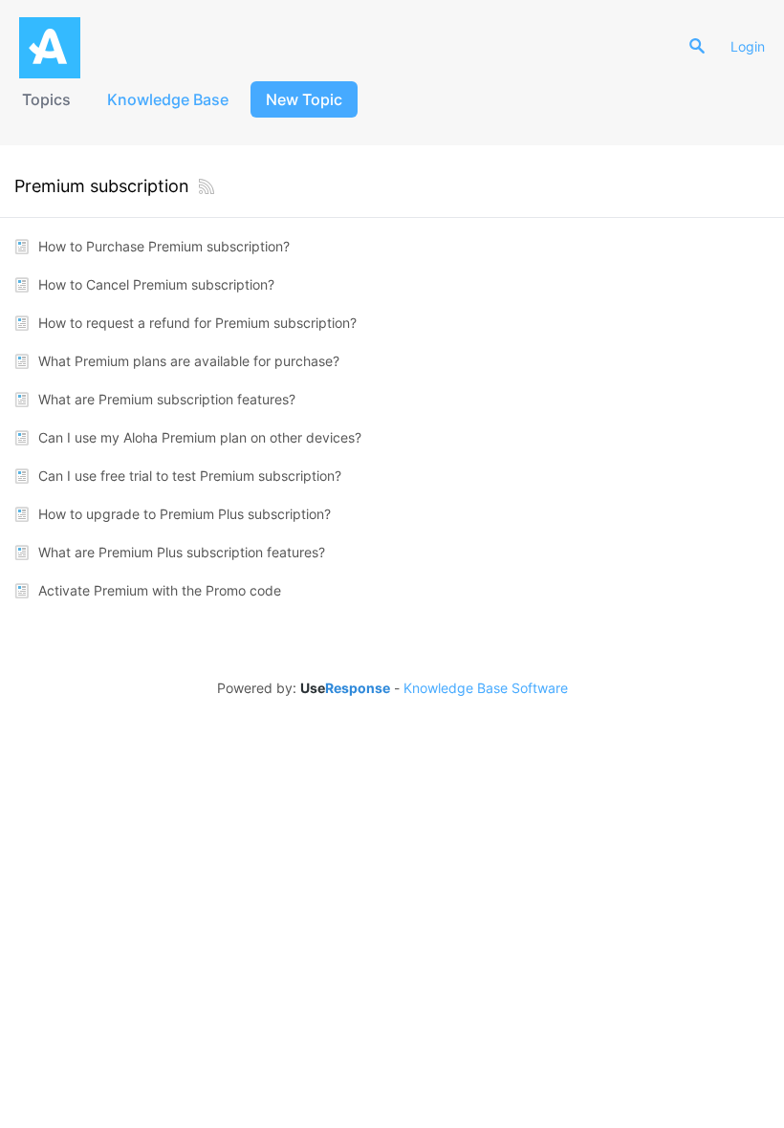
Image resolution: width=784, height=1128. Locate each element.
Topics (46, 99)
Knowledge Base (168, 99)
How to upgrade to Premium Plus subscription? (184, 514)
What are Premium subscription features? (166, 399)
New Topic (304, 99)
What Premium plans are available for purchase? (188, 361)
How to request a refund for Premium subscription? (197, 323)
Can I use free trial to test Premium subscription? (189, 475)
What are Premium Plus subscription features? (181, 552)
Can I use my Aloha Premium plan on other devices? (199, 437)
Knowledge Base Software (485, 688)
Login (747, 46)
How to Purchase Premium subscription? (164, 246)
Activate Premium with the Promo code (159, 590)
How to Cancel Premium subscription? (156, 284)
